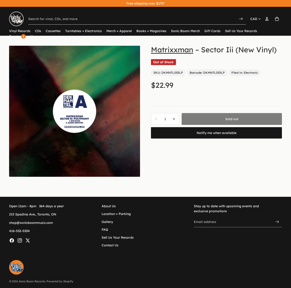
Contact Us (110, 245)
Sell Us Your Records (118, 237)
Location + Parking (116, 214)
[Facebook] (12, 240)
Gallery (107, 222)
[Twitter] (27, 240)
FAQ (105, 229)
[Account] (267, 19)
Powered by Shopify (60, 281)
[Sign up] (277, 222)
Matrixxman (172, 49)
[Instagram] (20, 240)
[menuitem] (34, 36)
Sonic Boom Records (32, 281)
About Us (109, 206)
